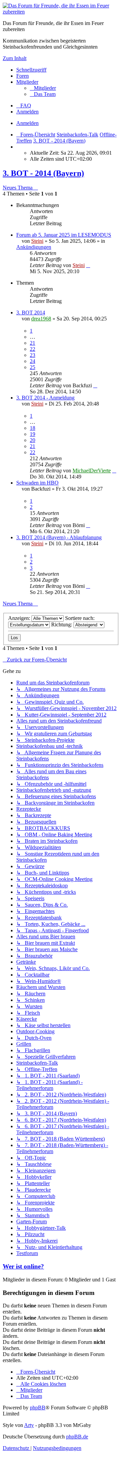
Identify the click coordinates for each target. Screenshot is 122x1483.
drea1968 (41, 318)
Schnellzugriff (31, 70)
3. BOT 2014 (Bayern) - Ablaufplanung (59, 537)
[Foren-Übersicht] (61, 12)
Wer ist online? (23, 1266)
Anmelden (27, 123)
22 (32, 349)
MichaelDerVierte (92, 470)
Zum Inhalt (14, 58)
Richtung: (62, 624)
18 (32, 428)
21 (32, 343)
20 (32, 440)
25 (32, 367)
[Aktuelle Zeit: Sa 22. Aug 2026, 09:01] (18, 147)
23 (32, 355)
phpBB (37, 1407)
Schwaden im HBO (37, 483)
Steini (37, 241)
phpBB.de (77, 1436)
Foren (22, 76)
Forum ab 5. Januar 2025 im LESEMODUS (63, 235)
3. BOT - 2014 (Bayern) (43, 173)
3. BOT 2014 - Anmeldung (45, 397)
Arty (29, 1425)
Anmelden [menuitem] (27, 111)
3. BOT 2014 (30, 312)
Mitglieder (27, 82)
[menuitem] (43, 88)
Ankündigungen (33, 247)
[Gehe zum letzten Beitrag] (88, 265)
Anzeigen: (20, 618)
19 (32, 434)
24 (32, 361)
